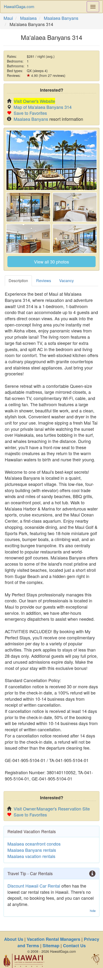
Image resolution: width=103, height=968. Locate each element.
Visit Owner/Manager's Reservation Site (52, 808)
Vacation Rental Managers (53, 939)
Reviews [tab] (43, 280)
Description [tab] (18, 280)
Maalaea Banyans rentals (31, 850)
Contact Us (74, 945)
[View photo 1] (51, 160)
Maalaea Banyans (61, 18)
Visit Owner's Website (34, 101)
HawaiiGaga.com (19, 6)
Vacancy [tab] (66, 280)
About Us (13, 939)
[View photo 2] (28, 207)
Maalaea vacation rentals (31, 856)
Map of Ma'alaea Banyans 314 (43, 107)
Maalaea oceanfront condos (34, 844)
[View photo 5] (74, 238)
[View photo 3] (74, 207)
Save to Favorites (30, 113)
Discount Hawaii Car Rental (33, 886)
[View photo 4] (28, 238)
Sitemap (51, 945)
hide (93, 911)
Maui (8, 18)
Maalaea (28, 18)
